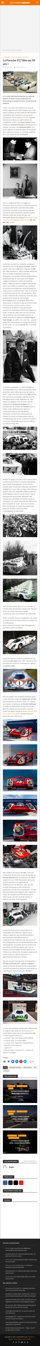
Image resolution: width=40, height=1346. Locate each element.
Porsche (14, 57)
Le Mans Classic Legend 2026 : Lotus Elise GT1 (20, 1092)
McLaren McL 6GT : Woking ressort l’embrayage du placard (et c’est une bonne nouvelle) (20, 1306)
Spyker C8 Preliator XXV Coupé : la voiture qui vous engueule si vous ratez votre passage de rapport (20, 1301)
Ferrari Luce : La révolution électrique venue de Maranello (19, 1266)
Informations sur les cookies (22, 1339)
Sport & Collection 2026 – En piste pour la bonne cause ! (20, 1255)
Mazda (11, 1113)
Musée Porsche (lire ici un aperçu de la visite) (20, 712)
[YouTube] (21, 1182)
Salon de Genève (23, 57)
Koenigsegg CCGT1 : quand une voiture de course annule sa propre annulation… (20, 1318)
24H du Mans (27, 1067)
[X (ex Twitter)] (10, 1182)
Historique (7, 57)
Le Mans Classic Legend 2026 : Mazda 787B (20, 1117)
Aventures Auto (10, 1254)
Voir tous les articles (30, 1161)
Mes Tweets (6, 1195)
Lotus (11, 1088)
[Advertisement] (20, 27)
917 (35, 1067)
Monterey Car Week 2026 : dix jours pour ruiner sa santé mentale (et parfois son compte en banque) (20, 1295)
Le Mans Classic (22, 1086)
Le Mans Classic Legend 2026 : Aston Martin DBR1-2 (20, 1143)
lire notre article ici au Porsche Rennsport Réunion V (20, 219)
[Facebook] (5, 1182)
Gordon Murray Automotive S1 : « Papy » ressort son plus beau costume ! (20, 1329)
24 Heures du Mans (15, 1067)
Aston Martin (12, 1135)
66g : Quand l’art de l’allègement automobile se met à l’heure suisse (17, 1249)
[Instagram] (16, 1182)
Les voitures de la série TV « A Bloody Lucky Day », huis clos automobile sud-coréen (20, 1289)
